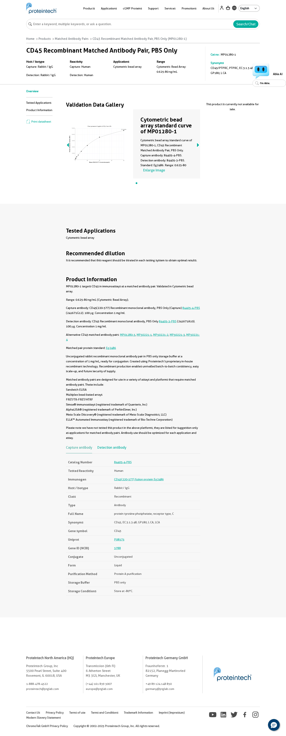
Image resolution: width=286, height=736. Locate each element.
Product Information (39, 110)
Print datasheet (41, 121)
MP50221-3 (177, 334)
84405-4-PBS (191, 308)
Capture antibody (79, 448)
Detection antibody (111, 448)
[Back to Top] (261, 725)
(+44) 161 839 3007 (99, 683)
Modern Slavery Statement (43, 717)
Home (30, 39)
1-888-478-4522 (37, 683)
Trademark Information (138, 712)
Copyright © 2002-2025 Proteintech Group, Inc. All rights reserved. (116, 726)
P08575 (119, 539)
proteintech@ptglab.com (42, 689)
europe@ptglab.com (99, 689)
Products (45, 39)
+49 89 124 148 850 (159, 683)
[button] (274, 725)
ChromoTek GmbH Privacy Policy (47, 726)
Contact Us (33, 712)
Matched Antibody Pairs (72, 39)
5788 (117, 548)
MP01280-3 (127, 334)
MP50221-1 (144, 334)
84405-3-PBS (167, 321)
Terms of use (77, 712)
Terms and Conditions (104, 712)
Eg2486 (111, 348)
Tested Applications (38, 102)
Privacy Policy (55, 712)
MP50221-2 (160, 334)
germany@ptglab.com (160, 689)
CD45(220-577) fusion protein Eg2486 (139, 479)
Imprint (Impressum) (172, 712)
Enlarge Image (154, 170)
